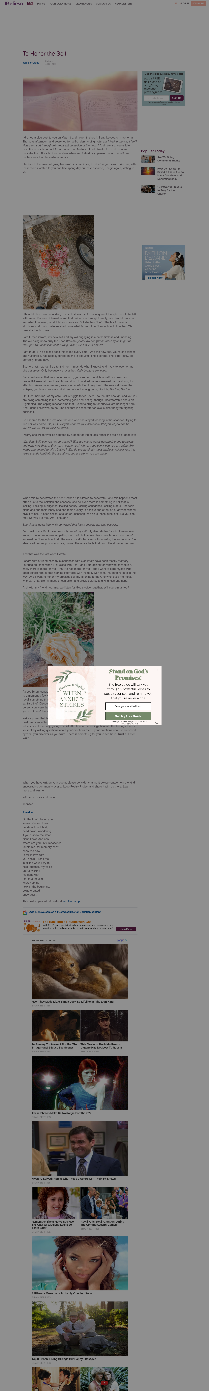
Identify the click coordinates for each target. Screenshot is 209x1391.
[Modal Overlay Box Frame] (104, 695)
